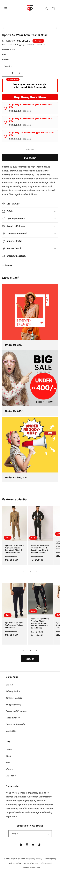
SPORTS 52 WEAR (18, 859)
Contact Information (16, 724)
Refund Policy (13, 718)
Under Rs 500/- (14, 344)
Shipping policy (47, 863)
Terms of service (31, 863)
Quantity (8, 66)
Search (9, 685)
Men (8, 762)
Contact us (11, 731)
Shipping (20, 45)
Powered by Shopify (34, 859)
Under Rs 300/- (14, 477)
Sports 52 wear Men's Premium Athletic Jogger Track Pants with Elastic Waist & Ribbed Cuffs (40, 623)
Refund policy (50, 859)
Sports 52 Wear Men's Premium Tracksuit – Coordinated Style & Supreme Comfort (14, 548)
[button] (6, 8)
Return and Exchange (16, 711)
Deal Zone (11, 776)
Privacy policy (15, 863)
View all (30, 659)
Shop (8, 756)
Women (9, 769)
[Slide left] (3, 28)
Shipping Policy (14, 704)
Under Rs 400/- (14, 411)
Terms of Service (14, 698)
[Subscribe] (48, 833)
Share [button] (8, 265)
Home (9, 749)
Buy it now (30, 158)
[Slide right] (57, 28)
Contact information (31, 868)
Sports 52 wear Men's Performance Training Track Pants (14, 625)
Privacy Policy (13, 691)
